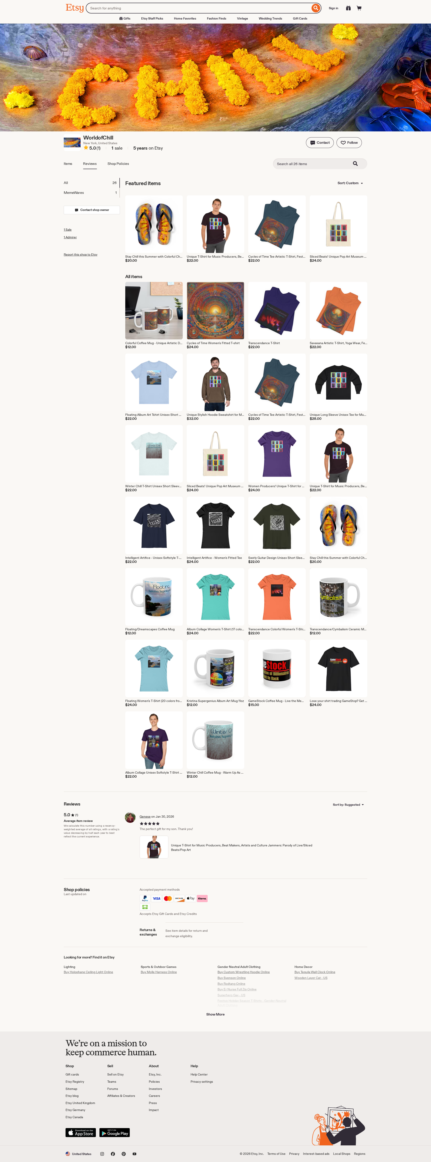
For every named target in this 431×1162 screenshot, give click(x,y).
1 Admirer (70, 237)
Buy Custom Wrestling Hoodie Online (244, 972)
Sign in (333, 8)
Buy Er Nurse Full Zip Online (237, 989)
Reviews (90, 164)
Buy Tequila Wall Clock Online (315, 972)
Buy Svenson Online (232, 978)
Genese (145, 816)
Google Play (114, 1132)
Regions (359, 1153)
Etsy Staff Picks (152, 18)
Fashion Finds (216, 18)
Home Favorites (185, 18)
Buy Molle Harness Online (159, 972)
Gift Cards (300, 18)
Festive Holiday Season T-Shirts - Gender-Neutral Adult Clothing (252, 1003)
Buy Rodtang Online (231, 983)
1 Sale (68, 229)
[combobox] (198, 8)
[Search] (315, 8)
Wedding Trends (270, 18)
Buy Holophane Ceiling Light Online (88, 972)
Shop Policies (118, 164)
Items (68, 164)
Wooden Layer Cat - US (311, 978)
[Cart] (359, 8)
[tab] (91, 183)
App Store (81, 1132)
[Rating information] (86, 148)
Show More (215, 1014)
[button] (320, 142)
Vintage (242, 18)
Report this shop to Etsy (80, 254)
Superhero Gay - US (231, 995)
